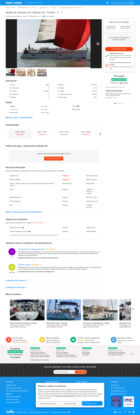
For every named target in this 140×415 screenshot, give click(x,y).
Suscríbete (80, 372)
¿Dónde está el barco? (16, 280)
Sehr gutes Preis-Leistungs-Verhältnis (31, 249)
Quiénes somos (11, 385)
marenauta (14, 2)
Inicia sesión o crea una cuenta (121, 3)
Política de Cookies (12, 399)
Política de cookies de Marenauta (65, 396)
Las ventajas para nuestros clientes (17, 391)
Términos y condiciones (13, 396)
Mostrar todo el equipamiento (19, 117)
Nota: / (88, 341)
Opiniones (9, 394)
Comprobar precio (53, 158)
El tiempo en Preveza (15, 287)
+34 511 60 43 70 (118, 388)
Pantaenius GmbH (37, 223)
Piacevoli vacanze (24, 265)
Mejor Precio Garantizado (21, 342)
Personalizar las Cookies (48, 403)
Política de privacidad (12, 402)
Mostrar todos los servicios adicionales (24, 211)
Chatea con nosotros (119, 394)
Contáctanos (115, 385)
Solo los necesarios (70, 403)
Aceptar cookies (92, 403)
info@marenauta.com (120, 391)
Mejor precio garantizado (13, 388)
